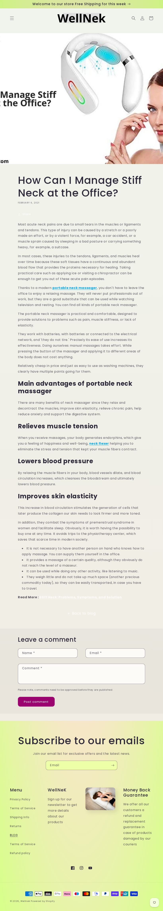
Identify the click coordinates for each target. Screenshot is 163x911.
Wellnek (25, 901)
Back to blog (84, 613)
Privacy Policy (20, 799)
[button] (12, 18)
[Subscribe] (112, 765)
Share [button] (26, 214)
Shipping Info (19, 817)
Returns (15, 826)
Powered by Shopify (43, 901)
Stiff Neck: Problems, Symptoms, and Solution (80, 597)
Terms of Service (23, 808)
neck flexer (99, 443)
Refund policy (20, 853)
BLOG (14, 835)
